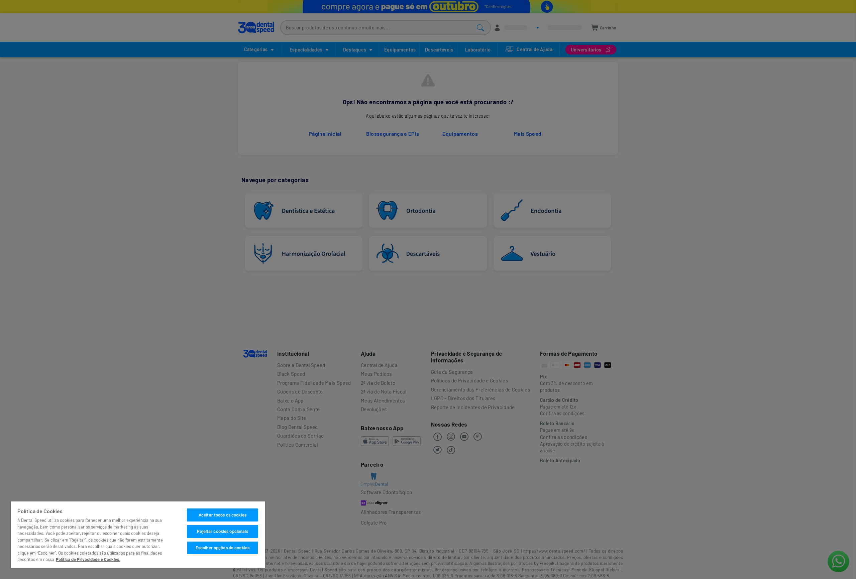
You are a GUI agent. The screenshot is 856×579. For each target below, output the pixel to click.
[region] (138, 534)
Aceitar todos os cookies (222, 514)
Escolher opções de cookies (222, 547)
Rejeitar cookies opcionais (222, 531)
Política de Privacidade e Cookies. (88, 559)
